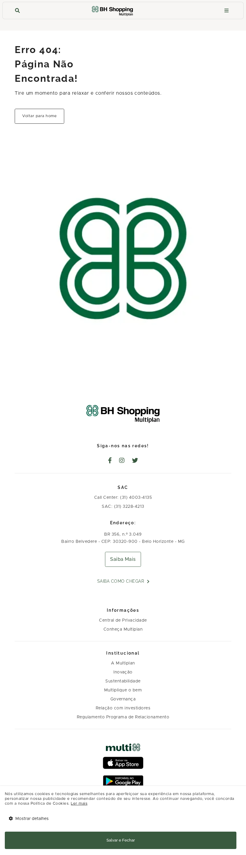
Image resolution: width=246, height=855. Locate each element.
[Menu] (226, 10)
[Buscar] (17, 10)
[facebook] (110, 461)
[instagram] (122, 461)
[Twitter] (135, 461)
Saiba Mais (123, 559)
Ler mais (79, 804)
